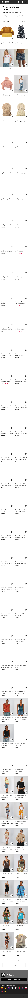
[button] (2, 988)
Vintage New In (8, 16)
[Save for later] (12, 38)
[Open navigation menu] (2, 2)
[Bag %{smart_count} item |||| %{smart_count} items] (26, 2)
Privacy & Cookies (19, 996)
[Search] (18, 2)
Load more (14, 965)
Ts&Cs (25, 996)
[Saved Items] (22, 2)
